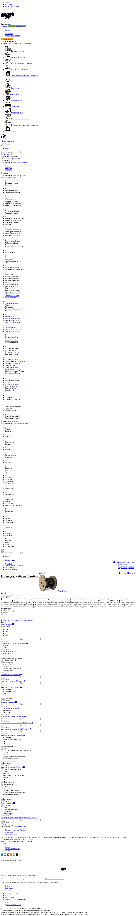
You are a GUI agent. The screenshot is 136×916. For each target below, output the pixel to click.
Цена (6, 624)
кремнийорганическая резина (13, 775)
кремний (6, 773)
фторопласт (7, 763)
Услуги (30, 839)
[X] (17, 854)
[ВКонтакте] (5, 854)
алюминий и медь (9, 691)
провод (5, 647)
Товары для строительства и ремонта (45, 837)
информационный (9, 660)
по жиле (6, 807)
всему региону (22, 423)
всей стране (21, 175)
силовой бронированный (12, 668)
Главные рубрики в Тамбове (15, 830)
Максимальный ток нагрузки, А (16, 723)
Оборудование (82, 837)
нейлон (5, 778)
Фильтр (41, 573)
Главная (8, 30)
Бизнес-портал (71, 872)
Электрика (9, 832)
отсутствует (7, 805)
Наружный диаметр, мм (13, 716)
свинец (5, 752)
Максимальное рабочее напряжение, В (19, 818)
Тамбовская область (12, 849)
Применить (7, 826)
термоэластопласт (9, 761)
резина (5, 748)
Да (2, 158)
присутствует (8, 814)
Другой (3, 843)
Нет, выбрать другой (12, 158)
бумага (5, 771)
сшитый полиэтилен (10, 759)
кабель (5, 645)
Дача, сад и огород (7, 837)
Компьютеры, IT (103, 837)
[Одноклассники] (11, 854)
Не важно (6, 641)
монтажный (7, 664)
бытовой (6, 654)
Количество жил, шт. (12, 681)
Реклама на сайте (11, 893)
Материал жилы (10, 687)
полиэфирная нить (9, 746)
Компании (9, 4)
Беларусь (8, 168)
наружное (6, 712)
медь (4, 694)
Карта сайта (9, 897)
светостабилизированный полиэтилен (17, 750)
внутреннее (7, 710)
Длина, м (8, 702)
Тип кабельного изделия (13, 643)
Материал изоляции (12, 767)
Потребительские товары (119, 837)
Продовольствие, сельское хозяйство (14, 839)
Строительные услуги (23, 837)
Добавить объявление (13, 905)
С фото (5, 824)
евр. (6, 635)
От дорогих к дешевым (126, 568)
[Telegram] (14, 854)
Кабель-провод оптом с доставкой (13, 595)
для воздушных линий (11, 656)
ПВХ (5, 742)
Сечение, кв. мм (10, 675)
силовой (6, 666)
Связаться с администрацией (15, 899)
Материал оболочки (12, 735)
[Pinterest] (8, 854)
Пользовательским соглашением (54, 879)
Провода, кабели (11, 834)
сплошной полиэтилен (11, 790)
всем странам (22, 162)
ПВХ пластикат (8, 744)
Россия (7, 166)
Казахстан (8, 170)
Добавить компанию (12, 6)
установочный (8, 671)
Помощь (8, 890)
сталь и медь (7, 698)
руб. (6, 629)
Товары (8, 3)
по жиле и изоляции (10, 809)
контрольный (8, 662)
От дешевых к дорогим (126, 566)
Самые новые (123, 564)
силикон (6, 754)
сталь (5, 696)
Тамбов (8, 851)
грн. (6, 631)
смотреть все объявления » (22, 43)
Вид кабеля (9, 651)
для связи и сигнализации (12, 658)
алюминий (7, 689)
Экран (7, 803)
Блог (6, 895)
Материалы (72, 837)
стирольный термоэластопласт (14, 757)
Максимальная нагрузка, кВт (15, 729)
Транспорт (92, 837)
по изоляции (7, 811)
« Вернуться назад (7, 141)
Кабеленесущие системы (10, 841)
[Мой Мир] (2, 854)
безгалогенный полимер (12, 740)
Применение (9, 708)
